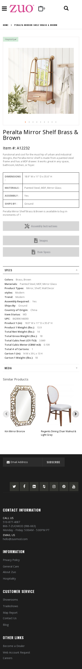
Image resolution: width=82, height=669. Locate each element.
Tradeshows (10, 606)
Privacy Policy (11, 560)
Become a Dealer (14, 646)
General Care (11, 566)
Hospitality (9, 578)
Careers (7, 658)
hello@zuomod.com (15, 539)
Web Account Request (16, 652)
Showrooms (10, 599)
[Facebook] (24, 486)
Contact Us (10, 618)
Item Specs (44, 252)
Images (43, 240)
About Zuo (9, 572)
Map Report (10, 612)
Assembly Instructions (44, 226)
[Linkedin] (34, 486)
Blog (6, 624)
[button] (25, 122)
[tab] (41, 270)
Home (5, 25)
